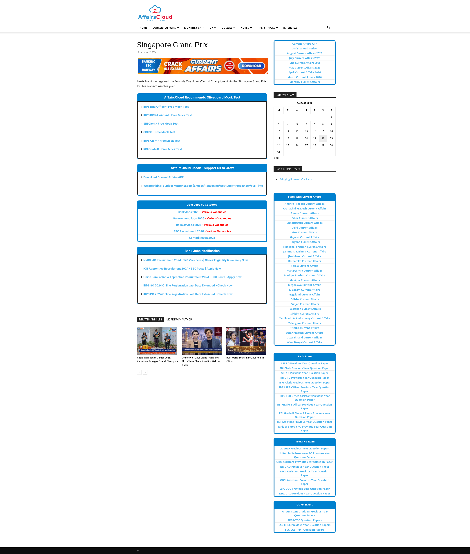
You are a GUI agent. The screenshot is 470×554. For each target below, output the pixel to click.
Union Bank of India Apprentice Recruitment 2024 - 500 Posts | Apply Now (192, 277)
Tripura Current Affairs (304, 328)
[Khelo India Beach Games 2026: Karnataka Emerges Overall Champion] (157, 341)
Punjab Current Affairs (304, 304)
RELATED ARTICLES (150, 319)
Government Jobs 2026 (202, 218)
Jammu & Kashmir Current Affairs (304, 251)
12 (297, 131)
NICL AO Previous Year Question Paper (304, 466)
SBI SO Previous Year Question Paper (304, 373)
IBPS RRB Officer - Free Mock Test (166, 106)
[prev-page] (139, 372)
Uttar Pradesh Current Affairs (304, 332)
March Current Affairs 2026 (305, 77)
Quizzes (226, 27)
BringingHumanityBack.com (296, 179)
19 (297, 138)
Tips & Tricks (266, 27)
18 (287, 138)
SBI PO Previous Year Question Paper (304, 363)
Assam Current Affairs (305, 213)
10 (278, 131)
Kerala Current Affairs (304, 266)
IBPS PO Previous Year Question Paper (304, 377)
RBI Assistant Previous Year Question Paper (304, 422)
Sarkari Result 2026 (202, 237)
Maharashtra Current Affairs (305, 270)
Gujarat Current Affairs (304, 237)
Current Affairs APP (304, 43)
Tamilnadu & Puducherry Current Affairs (304, 318)
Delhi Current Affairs (305, 227)
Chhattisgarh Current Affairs (305, 223)
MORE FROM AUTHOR (179, 319)
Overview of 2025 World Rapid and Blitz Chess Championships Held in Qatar (201, 361)
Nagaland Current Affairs (304, 294)
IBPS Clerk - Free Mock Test (161, 140)
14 (314, 131)
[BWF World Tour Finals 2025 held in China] (246, 341)
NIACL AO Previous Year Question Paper (304, 493)
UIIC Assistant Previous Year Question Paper (304, 462)
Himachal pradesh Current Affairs (304, 246)
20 (306, 138)
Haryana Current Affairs (305, 242)
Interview (290, 27)
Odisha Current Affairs (304, 299)
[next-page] (145, 372)
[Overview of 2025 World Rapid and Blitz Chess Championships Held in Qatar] (202, 341)
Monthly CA (192, 27)
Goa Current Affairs (304, 232)
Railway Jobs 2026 (202, 225)
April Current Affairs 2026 (304, 72)
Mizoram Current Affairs (304, 289)
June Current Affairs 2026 (305, 62)
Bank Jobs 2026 (202, 212)
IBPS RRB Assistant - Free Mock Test (167, 115)
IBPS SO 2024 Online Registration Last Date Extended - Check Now (188, 285)
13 (306, 131)
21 (314, 138)
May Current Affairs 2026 (304, 67)
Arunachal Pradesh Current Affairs (304, 208)
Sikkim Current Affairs (304, 313)
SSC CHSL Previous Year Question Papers (304, 525)
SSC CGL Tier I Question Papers (304, 529)
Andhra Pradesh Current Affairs (305, 203)
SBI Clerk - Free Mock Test (160, 123)
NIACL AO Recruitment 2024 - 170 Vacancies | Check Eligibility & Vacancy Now (195, 260)
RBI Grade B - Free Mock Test (162, 149)
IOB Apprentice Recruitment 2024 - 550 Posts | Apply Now (182, 268)
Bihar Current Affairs (305, 218)
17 (278, 138)
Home (143, 27)
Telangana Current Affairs (304, 323)
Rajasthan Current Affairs (305, 309)
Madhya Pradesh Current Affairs (304, 275)
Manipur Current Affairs (305, 280)
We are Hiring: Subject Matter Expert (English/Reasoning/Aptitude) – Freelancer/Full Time (203, 185)
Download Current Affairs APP (163, 177)
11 (287, 131)
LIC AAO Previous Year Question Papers (304, 448)
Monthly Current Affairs (305, 82)
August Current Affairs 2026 (304, 53)
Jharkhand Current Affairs (304, 256)
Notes (245, 27)
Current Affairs (164, 27)
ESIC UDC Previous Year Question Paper (304, 488)
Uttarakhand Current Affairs (305, 337)
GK (211, 27)
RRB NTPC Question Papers (305, 520)
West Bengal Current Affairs (304, 342)
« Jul (276, 157)
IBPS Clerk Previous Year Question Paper (304, 382)
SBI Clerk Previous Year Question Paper (305, 368)
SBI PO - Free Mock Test (159, 132)
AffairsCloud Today (304, 48)
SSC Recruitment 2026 (202, 231)
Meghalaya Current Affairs (304, 285)
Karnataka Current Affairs (304, 261)
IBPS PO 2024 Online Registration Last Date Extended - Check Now (188, 294)
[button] (328, 28)
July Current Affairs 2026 (304, 58)
